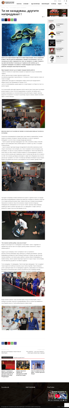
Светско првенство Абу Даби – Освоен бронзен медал (38, 372)
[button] (66, 3)
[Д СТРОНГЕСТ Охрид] (52, 34)
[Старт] (49, 400)
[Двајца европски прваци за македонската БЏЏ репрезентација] (23, 365)
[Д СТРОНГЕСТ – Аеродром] (52, 51)
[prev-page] (2, 379)
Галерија (53, 3)
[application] (57, 396)
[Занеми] (63, 400)
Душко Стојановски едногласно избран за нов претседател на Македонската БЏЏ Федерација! (7, 373)
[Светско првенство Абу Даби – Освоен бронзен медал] (38, 365)
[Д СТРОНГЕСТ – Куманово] (52, 43)
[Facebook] (64, 1)
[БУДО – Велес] (52, 59)
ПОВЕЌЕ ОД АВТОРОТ (19, 357)
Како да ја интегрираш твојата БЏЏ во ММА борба (11, 352)
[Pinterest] (9, 19)
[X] (6, 19)
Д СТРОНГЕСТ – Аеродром (60, 49)
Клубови (25, 3)
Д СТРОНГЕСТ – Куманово (60, 41)
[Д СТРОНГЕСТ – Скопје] (52, 26)
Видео (60, 3)
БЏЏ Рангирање (35, 3)
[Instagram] (66, 1)
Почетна (19, 3)
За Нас (55, 0)
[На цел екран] (65, 400)
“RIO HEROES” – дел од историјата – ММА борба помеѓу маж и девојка (35, 352)
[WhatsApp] (12, 19)
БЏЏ (7, 7)
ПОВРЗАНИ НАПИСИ (7, 357)
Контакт (59, 0)
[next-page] (4, 379)
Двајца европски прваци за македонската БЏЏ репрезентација (21, 373)
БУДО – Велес (59, 56)
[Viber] (15, 19)
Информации (45, 3)
